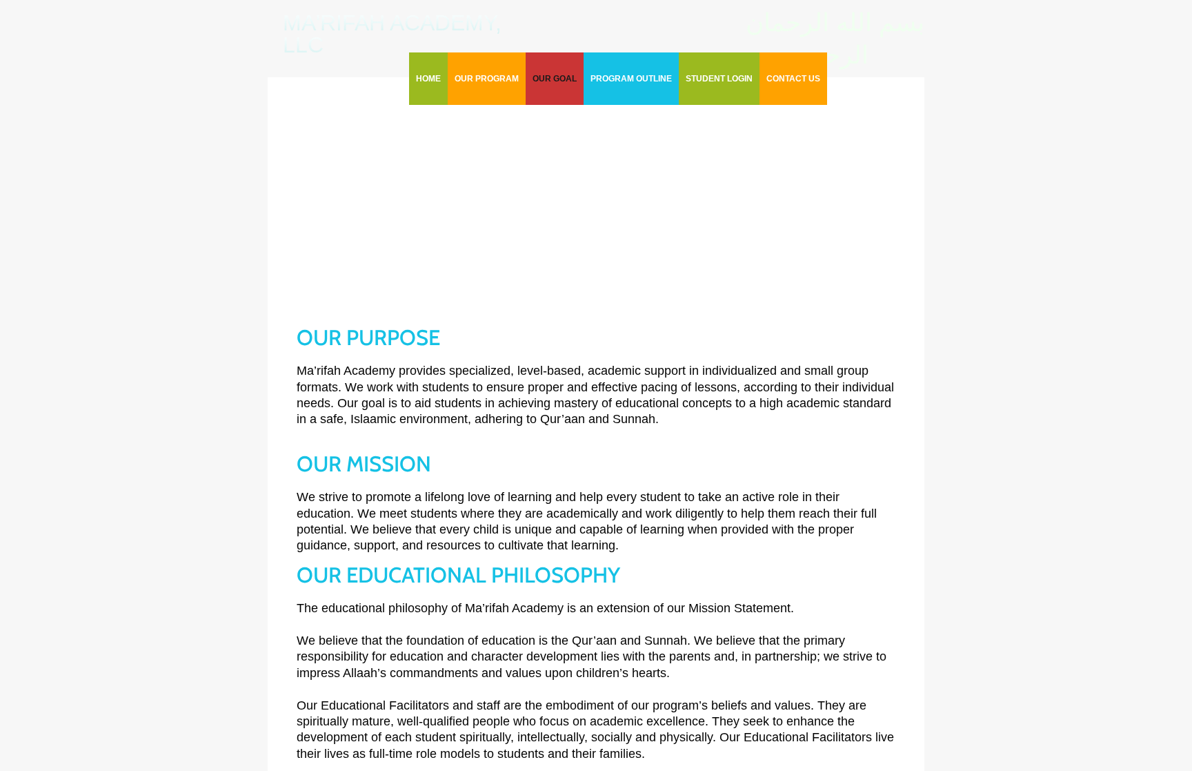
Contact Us (793, 79)
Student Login (719, 79)
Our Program (487, 79)
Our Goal (555, 79)
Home (428, 79)
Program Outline (631, 79)
